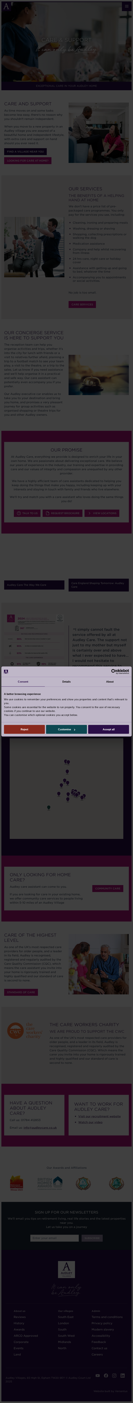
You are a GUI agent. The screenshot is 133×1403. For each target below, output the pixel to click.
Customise (64, 729)
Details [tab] (66, 681)
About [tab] (110, 681)
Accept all (109, 729)
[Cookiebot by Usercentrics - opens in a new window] (114, 671)
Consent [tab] (23, 681)
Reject (24, 729)
